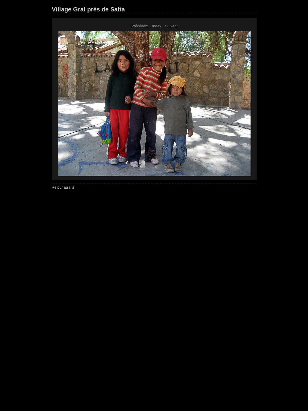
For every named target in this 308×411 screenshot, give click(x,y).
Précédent (139, 26)
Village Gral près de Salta (88, 9)
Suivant (171, 26)
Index (156, 26)
